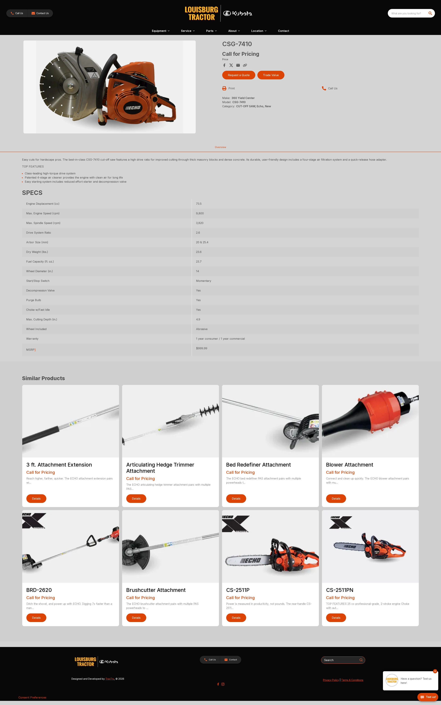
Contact (283, 31)
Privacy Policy (331, 679)
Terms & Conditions (352, 679)
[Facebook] (218, 684)
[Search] (361, 660)
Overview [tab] (220, 147)
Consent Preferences (32, 697)
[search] (431, 13)
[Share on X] (231, 65)
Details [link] (36, 498)
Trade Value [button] (271, 75)
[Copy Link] (245, 65)
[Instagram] (223, 684)
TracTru (109, 678)
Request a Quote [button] (239, 75)
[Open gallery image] (109, 86)
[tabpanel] (121, 87)
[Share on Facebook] (224, 65)
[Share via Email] (238, 65)
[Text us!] (428, 697)
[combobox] (411, 13)
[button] (16, 13)
